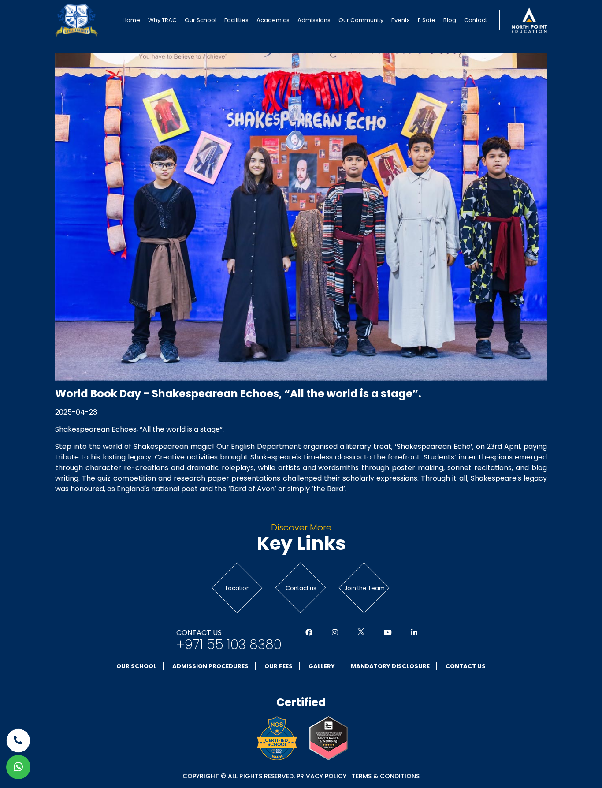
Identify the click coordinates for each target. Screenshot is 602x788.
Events (400, 20)
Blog (449, 20)
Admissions (314, 20)
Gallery (321, 666)
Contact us (301, 588)
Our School (200, 20)
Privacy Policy (321, 776)
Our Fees (278, 666)
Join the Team (364, 588)
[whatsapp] (18, 767)
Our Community (360, 20)
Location (238, 588)
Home (131, 20)
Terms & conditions (386, 776)
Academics (273, 20)
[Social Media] (309, 632)
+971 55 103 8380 (229, 644)
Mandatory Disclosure (390, 666)
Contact (475, 20)
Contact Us (466, 666)
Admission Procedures (210, 666)
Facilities (236, 20)
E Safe (426, 20)
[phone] (18, 740)
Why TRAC (162, 20)
